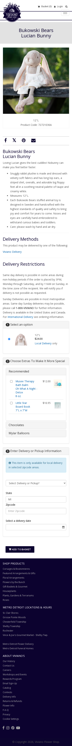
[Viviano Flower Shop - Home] (12, 16)
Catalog (7, 687)
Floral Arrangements (13, 577)
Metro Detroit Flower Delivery (18, 644)
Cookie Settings (11, 718)
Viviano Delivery (12, 251)
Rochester (8, 630)
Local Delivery (43, 343)
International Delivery (20, 317)
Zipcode (10, 504)
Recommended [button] (19, 371)
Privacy (6, 714)
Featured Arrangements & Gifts (19, 573)
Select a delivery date (18, 520)
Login (59, 6)
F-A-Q (6, 710)
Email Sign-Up (10, 683)
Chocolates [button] (16, 425)
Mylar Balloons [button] (19, 433)
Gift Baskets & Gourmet (15, 586)
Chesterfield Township (14, 621)
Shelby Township (11, 626)
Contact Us (8, 665)
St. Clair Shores (10, 612)
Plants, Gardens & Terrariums (18, 595)
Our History (9, 661)
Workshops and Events (15, 674)
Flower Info (8, 705)
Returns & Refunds (12, 701)
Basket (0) (46, 6)
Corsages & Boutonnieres (16, 568)
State (9, 493)
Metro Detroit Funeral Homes (18, 648)
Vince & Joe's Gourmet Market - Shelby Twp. (25, 635)
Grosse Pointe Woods (14, 617)
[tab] (36, 371)
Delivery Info (9, 696)
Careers (7, 670)
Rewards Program (12, 679)
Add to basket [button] (21, 549)
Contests (7, 692)
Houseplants (9, 591)
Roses (6, 599)
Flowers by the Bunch (14, 582)
